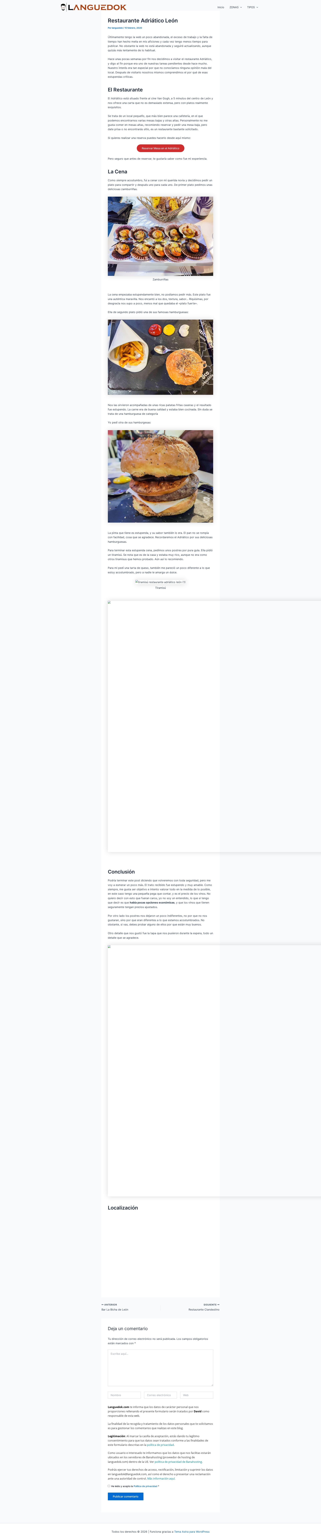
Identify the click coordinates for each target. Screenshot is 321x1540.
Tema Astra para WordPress (191, 1531)
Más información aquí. (161, 1478)
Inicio (221, 7)
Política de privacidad (146, 1486)
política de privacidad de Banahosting (178, 1462)
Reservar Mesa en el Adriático (160, 148)
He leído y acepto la (135, 1486)
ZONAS (234, 7)
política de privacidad (160, 1445)
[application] (240, 7)
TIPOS (251, 7)
